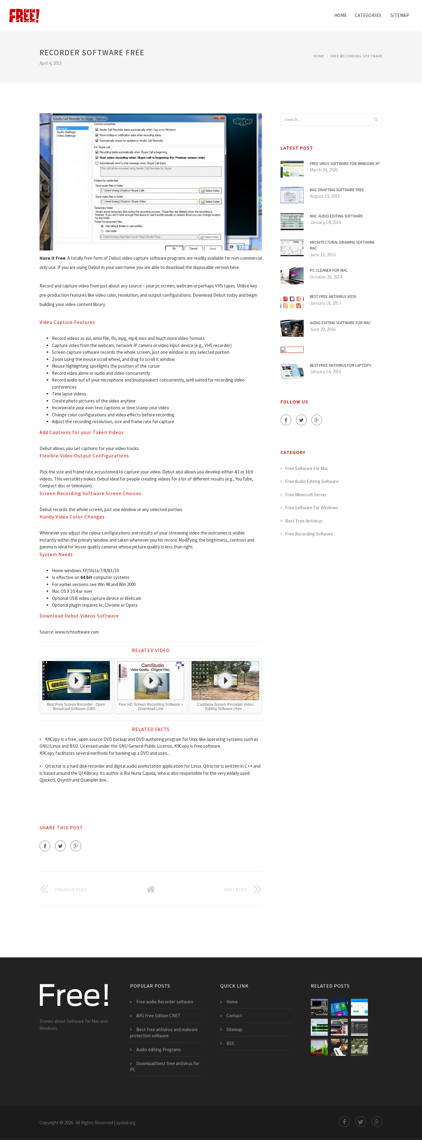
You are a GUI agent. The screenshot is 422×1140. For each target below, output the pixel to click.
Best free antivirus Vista (333, 296)
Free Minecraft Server (306, 495)
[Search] (376, 119)
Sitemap (399, 15)
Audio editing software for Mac (340, 322)
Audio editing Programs (158, 1049)
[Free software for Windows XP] (359, 1007)
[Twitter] (60, 846)
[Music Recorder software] (359, 1027)
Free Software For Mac (306, 468)
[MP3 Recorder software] (319, 1027)
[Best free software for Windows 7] (339, 1007)
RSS (230, 1043)
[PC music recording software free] (319, 1047)
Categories (368, 15)
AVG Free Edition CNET (158, 1015)
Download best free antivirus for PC (164, 1066)
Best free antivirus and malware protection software (164, 1032)
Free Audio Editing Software (312, 481)
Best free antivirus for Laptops (340, 365)
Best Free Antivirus (304, 521)
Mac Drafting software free (337, 189)
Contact (234, 1015)
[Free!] (24, 11)
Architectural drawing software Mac (342, 245)
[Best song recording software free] (339, 1047)
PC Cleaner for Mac (329, 270)
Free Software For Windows (311, 507)
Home (340, 15)
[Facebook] (45, 846)
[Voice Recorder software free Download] (319, 1007)
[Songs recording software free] (339, 1027)
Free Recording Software (356, 56)
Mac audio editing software (336, 216)
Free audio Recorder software (164, 1002)
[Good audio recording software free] (359, 1047)
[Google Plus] (75, 846)
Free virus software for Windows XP (345, 163)
